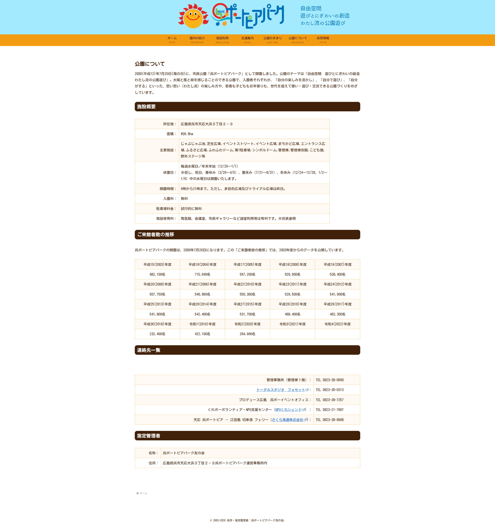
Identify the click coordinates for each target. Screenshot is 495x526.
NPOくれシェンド (289, 409)
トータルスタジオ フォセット (280, 389)
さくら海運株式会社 (287, 419)
